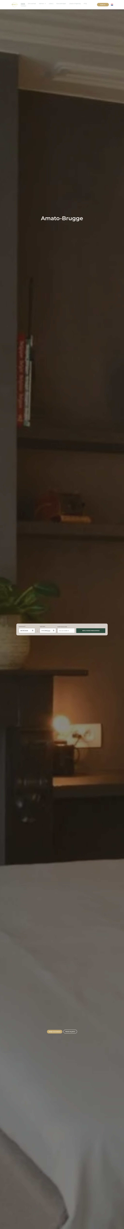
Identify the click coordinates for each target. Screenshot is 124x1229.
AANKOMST (22, 626)
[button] (90, 630)
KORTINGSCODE (62, 626)
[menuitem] (23, 3)
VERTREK (42, 626)
